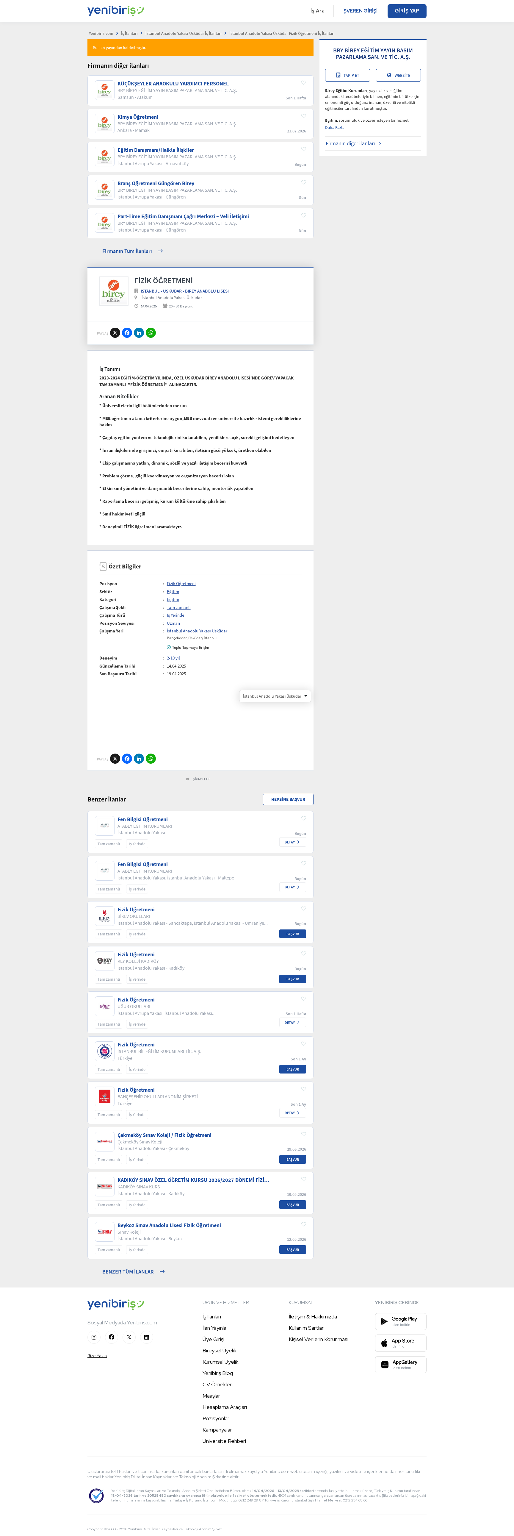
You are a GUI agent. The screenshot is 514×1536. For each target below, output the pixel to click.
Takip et (351, 75)
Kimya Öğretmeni (137, 117)
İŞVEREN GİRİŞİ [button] (359, 11)
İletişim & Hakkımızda (313, 1316)
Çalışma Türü (112, 615)
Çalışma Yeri (111, 631)
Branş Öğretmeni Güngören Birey (155, 183)
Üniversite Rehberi (224, 1440)
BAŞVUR (292, 934)
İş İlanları (212, 1316)
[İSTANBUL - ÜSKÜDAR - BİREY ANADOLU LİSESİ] (113, 291)
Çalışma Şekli (112, 607)
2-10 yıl (173, 658)
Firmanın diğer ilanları (350, 143)
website (402, 75)
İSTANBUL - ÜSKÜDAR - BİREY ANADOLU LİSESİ (185, 291)
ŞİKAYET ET (201, 779)
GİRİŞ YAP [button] (407, 11)
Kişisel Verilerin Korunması (318, 1339)
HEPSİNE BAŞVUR (288, 799)
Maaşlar (211, 1395)
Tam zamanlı (179, 607)
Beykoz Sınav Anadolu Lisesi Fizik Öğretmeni (169, 1225)
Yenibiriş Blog (218, 1373)
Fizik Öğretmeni (181, 583)
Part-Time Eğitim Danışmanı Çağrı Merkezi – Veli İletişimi (183, 216)
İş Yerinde (175, 615)
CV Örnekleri (218, 1384)
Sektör (105, 591)
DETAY (290, 842)
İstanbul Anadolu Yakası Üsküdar (172, 297)
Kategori (107, 599)
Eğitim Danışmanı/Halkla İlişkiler (155, 150)
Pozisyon (108, 583)
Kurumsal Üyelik (220, 1361)
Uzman (173, 623)
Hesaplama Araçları (225, 1407)
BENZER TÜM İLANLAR (128, 1271)
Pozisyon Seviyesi (116, 623)
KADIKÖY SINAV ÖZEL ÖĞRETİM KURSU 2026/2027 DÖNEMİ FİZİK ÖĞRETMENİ (192, 1180)
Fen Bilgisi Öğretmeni (142, 819)
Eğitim (173, 591)
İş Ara (318, 11)
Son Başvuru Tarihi (118, 673)
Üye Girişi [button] (213, 1339)
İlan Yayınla (214, 1327)
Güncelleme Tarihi (117, 666)
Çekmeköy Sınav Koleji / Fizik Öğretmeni (164, 1135)
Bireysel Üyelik (219, 1350)
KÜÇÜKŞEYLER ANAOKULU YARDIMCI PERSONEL (173, 83)
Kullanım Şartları (307, 1327)
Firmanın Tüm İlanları (127, 251)
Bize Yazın (97, 1355)
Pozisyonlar (216, 1418)
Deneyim (108, 658)
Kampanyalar (217, 1429)
